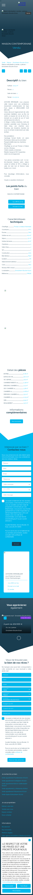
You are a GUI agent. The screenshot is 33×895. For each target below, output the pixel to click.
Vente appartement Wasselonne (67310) (14, 791)
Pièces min (6, 713)
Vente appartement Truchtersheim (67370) (15, 778)
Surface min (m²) (8, 708)
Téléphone (6, 479)
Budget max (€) (8, 704)
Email (5, 474)
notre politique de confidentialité (12, 882)
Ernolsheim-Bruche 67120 (21, 62)
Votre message (8, 495)
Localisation (5, 698)
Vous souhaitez (6, 488)
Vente (3, 62)
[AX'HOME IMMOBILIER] (24, 5)
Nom (4, 468)
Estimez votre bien (7, 806)
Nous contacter (6, 815)
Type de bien (6, 693)
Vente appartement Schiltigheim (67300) (14, 781)
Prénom (5, 463)
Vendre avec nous (7, 809)
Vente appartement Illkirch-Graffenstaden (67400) (14, 784)
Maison (9, 62)
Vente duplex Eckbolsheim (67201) (12, 794)
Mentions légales (7, 832)
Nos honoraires (6, 830)
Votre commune (8, 484)
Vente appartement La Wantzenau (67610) (15, 788)
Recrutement (6, 827)
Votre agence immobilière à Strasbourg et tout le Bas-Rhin (16, 836)
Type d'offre (5, 688)
